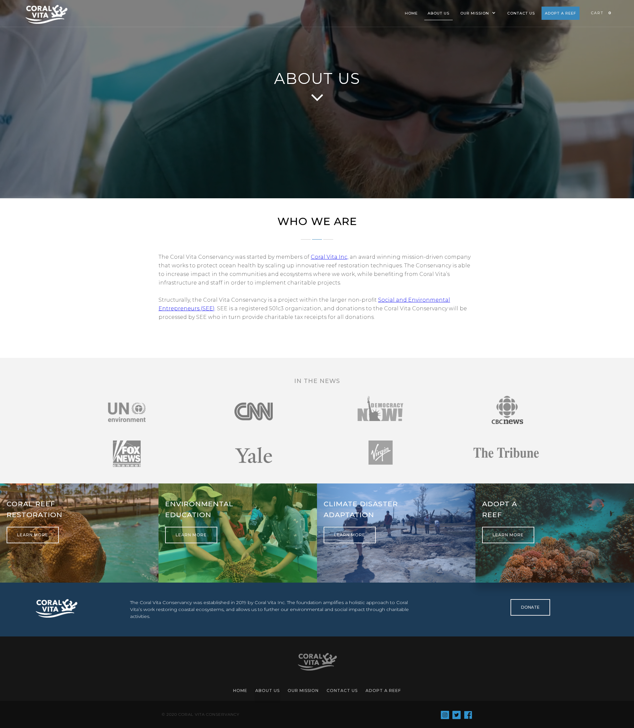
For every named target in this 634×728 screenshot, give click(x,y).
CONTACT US (521, 13)
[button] (478, 15)
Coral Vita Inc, (329, 257)
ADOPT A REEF (560, 13)
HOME (411, 13)
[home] (46, 14)
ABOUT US (438, 13)
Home (240, 690)
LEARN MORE (32, 534)
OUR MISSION (303, 690)
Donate (530, 607)
